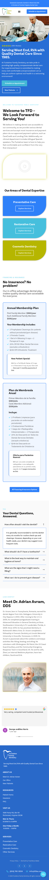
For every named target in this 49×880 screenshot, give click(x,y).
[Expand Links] (43, 874)
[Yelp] (24, 866)
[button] (24, 167)
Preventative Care (24, 202)
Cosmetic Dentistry (25, 246)
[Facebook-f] (19, 866)
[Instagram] (30, 866)
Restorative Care (24, 224)
